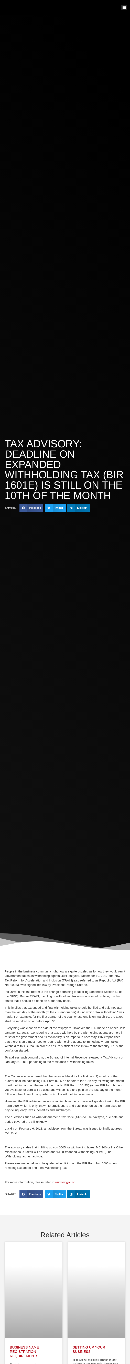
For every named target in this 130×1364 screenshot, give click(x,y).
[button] (124, 7)
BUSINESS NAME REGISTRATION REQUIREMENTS (24, 1351)
